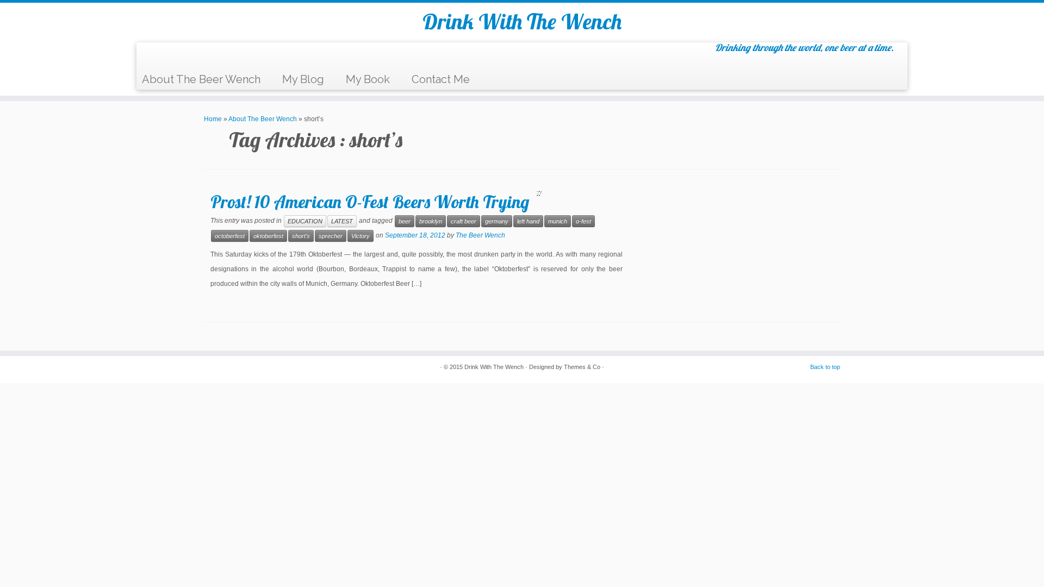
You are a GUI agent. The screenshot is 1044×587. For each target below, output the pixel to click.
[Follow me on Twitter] (165, 56)
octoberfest (230, 236)
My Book (368, 79)
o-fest (583, 221)
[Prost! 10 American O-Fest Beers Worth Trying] (739, 253)
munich (557, 221)
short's (301, 236)
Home (213, 119)
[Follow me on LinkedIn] (219, 56)
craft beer (463, 221)
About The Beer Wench (201, 79)
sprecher (331, 236)
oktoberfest (268, 236)
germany (496, 221)
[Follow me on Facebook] (178, 56)
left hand (528, 221)
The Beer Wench (480, 235)
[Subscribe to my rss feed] (151, 56)
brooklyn (430, 221)
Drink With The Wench (522, 21)
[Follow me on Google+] (192, 56)
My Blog (303, 79)
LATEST (342, 221)
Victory (360, 236)
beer (405, 221)
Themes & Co (582, 367)
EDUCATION (305, 221)
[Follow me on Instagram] (206, 56)
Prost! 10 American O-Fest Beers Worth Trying (369, 202)
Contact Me (441, 79)
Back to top (825, 367)
